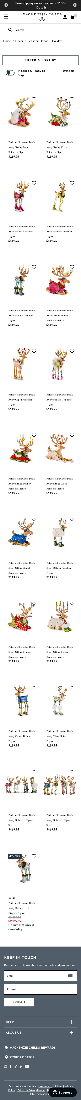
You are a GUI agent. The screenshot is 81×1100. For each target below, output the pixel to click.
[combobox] (37, 29)
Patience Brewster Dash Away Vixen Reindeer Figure (59, 736)
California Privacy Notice (31, 1090)
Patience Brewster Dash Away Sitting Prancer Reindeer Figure (21, 652)
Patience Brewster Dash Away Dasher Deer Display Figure (21, 908)
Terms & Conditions (51, 1086)
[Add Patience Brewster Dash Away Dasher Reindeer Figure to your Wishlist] (34, 267)
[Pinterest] (21, 1066)
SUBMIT (19, 1002)
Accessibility (44, 1093)
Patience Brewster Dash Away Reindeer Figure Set (21, 820)
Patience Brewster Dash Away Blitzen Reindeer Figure (59, 568)
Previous (6, 5)
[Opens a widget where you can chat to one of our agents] (62, 1093)
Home (7, 41)
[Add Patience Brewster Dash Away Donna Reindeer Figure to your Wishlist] (34, 182)
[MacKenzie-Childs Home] (42, 16)
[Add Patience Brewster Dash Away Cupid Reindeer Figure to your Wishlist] (34, 351)
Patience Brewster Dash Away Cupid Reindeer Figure (21, 400)
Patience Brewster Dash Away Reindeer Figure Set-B (59, 820)
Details (41, 7)
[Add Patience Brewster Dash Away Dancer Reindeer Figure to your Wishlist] (72, 351)
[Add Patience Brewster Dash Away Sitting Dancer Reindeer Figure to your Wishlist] (34, 98)
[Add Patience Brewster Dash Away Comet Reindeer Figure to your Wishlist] (34, 687)
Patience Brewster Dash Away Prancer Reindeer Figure (59, 231)
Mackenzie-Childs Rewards (33, 1047)
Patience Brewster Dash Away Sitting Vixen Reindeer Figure (59, 147)
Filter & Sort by (40, 60)
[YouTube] (27, 1066)
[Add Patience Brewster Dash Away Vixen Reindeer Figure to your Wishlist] (72, 687)
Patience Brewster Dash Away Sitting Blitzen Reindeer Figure (59, 652)
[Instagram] (5, 1066)
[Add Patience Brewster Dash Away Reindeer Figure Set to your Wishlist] (34, 771)
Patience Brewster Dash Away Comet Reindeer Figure (21, 736)
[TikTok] (15, 1066)
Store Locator (22, 1057)
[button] (65, 17)
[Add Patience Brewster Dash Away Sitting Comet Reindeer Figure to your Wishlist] (34, 519)
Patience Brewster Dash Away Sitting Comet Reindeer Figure (21, 568)
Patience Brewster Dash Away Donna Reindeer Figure (21, 231)
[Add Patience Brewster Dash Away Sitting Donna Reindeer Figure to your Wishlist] (72, 267)
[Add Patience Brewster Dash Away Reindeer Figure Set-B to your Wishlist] (72, 771)
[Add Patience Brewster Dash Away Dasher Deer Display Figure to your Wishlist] (34, 855)
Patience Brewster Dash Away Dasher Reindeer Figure (21, 315)
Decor (19, 41)
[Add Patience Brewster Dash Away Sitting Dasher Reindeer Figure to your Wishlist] (34, 435)
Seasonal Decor (38, 41)
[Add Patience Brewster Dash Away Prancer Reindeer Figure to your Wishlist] (72, 182)
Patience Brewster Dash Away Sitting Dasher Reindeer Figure (21, 484)
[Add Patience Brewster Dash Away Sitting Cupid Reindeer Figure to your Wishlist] (72, 435)
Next (75, 5)
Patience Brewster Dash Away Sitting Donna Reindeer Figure (59, 315)
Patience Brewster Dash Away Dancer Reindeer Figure (59, 400)
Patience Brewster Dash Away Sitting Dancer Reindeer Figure (21, 147)
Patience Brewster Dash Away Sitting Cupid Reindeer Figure (59, 484)
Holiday (57, 41)
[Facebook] (10, 1066)
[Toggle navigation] (6, 17)
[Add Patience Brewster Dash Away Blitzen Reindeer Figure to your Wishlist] (72, 519)
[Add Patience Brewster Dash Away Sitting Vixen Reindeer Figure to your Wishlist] (72, 98)
